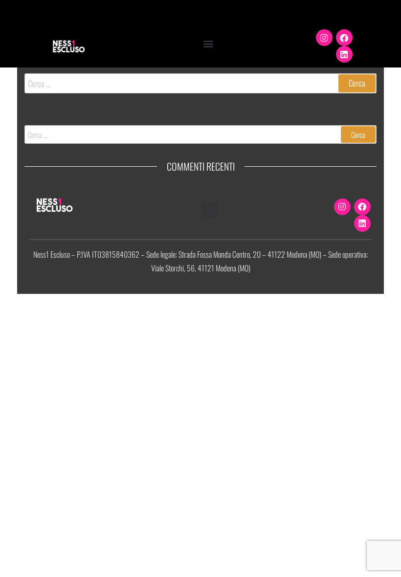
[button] (208, 44)
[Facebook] (344, 37)
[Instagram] (324, 37)
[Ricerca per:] (200, 83)
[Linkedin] (344, 54)
